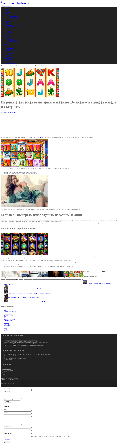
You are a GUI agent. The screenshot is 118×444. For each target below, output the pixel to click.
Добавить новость (6, 369)
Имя (5, 409)
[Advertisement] (49, 124)
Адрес (6, 435)
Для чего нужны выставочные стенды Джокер (11, 279)
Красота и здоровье (8, 320)
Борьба (8, 46)
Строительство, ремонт (9, 318)
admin (10, 112)
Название (6, 415)
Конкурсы (9, 14)
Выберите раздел (8, 399)
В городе (9, 36)
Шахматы (9, 57)
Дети (5, 316)
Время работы (7, 432)
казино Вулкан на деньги (38, 137)
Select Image (7, 403)
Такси (5, 329)
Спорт (5, 44)
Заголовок (7, 388)
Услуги (5, 330)
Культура (6, 27)
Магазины (6, 323)
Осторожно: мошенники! (13, 26)
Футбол (9, 55)
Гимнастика (10, 49)
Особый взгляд (10, 43)
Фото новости (7, 402)
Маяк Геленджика (5, 65)
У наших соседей (11, 13)
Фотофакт (12, 19)
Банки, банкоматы (8, 312)
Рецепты (12, 17)
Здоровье (9, 37)
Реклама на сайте (6, 371)
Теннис (9, 54)
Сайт (5, 429)
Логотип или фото (9, 438)
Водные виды (10, 48)
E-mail (6, 412)
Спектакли (9, 32)
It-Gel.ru (10, 384)
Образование (10, 39)
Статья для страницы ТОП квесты (55, 279)
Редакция (4, 374)
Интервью (9, 30)
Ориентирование (11, 53)
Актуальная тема (11, 11)
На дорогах (9, 25)
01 (7, 22)
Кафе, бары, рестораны (9, 319)
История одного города (12, 59)
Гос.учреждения (8, 314)
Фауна (8, 60)
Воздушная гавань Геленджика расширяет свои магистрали (35, 279)
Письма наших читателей (13, 40)
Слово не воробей (14, 18)
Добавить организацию (6, 6)
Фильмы (9, 34)
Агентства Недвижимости (10, 311)
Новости (12, 65)
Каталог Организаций (9, 62)
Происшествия (7, 21)
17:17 (5, 112)
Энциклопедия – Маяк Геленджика (16, 3)
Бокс (8, 45)
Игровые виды (10, 51)
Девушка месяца (14, 16)
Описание (7, 418)
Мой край (6, 58)
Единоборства (10, 50)
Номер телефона (8, 426)
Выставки (9, 28)
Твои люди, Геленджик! (13, 41)
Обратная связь (5, 372)
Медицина (6, 324)
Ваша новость (7, 391)
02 (7, 23)
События (6, 9)
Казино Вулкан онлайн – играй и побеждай (73, 279)
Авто (5, 310)
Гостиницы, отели (8, 315)
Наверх (2, 1)
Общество (6, 35)
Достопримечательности (10, 63)
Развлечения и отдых (9, 326)
